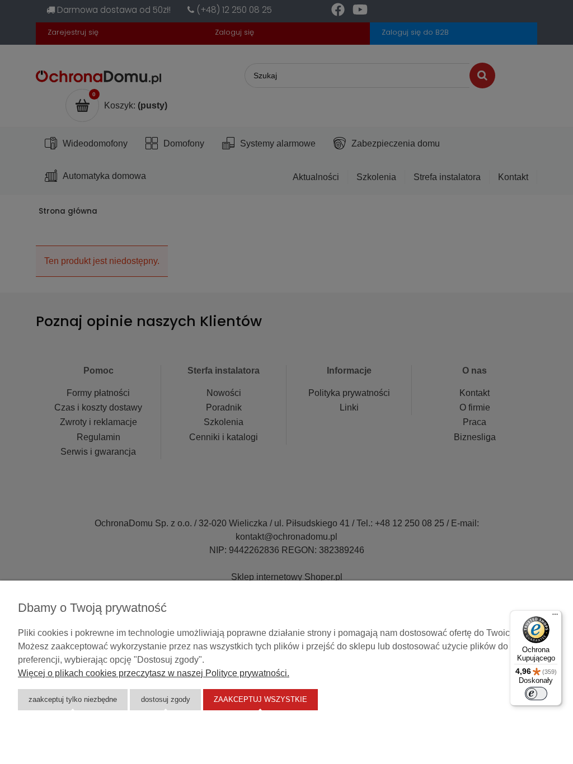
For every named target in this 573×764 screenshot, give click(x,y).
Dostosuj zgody (165, 699)
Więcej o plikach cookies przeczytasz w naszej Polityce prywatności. (153, 673)
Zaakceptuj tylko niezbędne (73, 699)
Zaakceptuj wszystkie (260, 699)
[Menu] (555, 617)
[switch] (536, 693)
